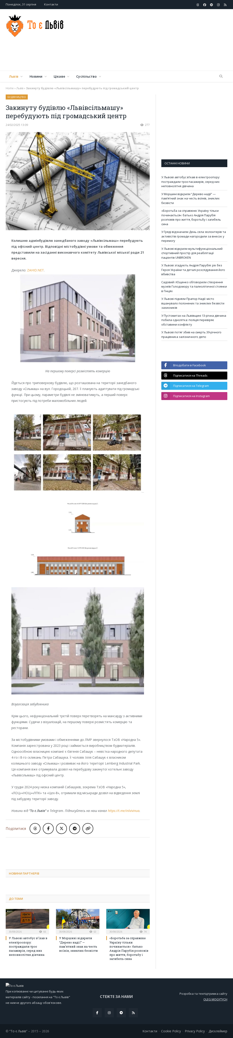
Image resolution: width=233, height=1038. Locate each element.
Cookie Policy (171, 1031)
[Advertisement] (145, 55)
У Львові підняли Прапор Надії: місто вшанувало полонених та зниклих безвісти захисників (192, 303)
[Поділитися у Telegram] (74, 828)
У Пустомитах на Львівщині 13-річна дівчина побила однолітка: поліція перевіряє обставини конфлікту (193, 320)
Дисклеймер (218, 1031)
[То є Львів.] (35, 24)
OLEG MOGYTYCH (215, 999)
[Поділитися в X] (61, 828)
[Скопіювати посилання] (87, 828)
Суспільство (86, 76)
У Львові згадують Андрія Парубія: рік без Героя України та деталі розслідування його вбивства (193, 269)
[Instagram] (109, 1013)
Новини (36, 76)
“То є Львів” (18, 1031)
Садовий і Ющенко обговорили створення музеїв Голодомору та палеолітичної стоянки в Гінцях (194, 286)
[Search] (221, 76)
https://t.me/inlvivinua (123, 810)
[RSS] (133, 1013)
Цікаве (59, 76)
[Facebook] (97, 1013)
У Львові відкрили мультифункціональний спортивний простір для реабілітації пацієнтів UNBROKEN (192, 253)
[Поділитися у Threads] (35, 828)
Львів (13, 76)
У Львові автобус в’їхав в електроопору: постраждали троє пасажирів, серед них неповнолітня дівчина (28, 946)
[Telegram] (121, 1013)
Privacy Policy (195, 1031)
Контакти (51, 4)
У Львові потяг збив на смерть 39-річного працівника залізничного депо (191, 334)
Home (10, 88)
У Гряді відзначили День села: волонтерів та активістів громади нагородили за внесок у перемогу (193, 236)
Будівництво (17, 97)
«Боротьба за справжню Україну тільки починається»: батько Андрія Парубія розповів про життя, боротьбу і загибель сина (128, 948)
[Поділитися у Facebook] (48, 828)
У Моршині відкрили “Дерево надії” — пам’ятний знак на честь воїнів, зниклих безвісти (78, 944)
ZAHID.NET (35, 270)
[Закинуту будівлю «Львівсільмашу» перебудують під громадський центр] (78, 181)
